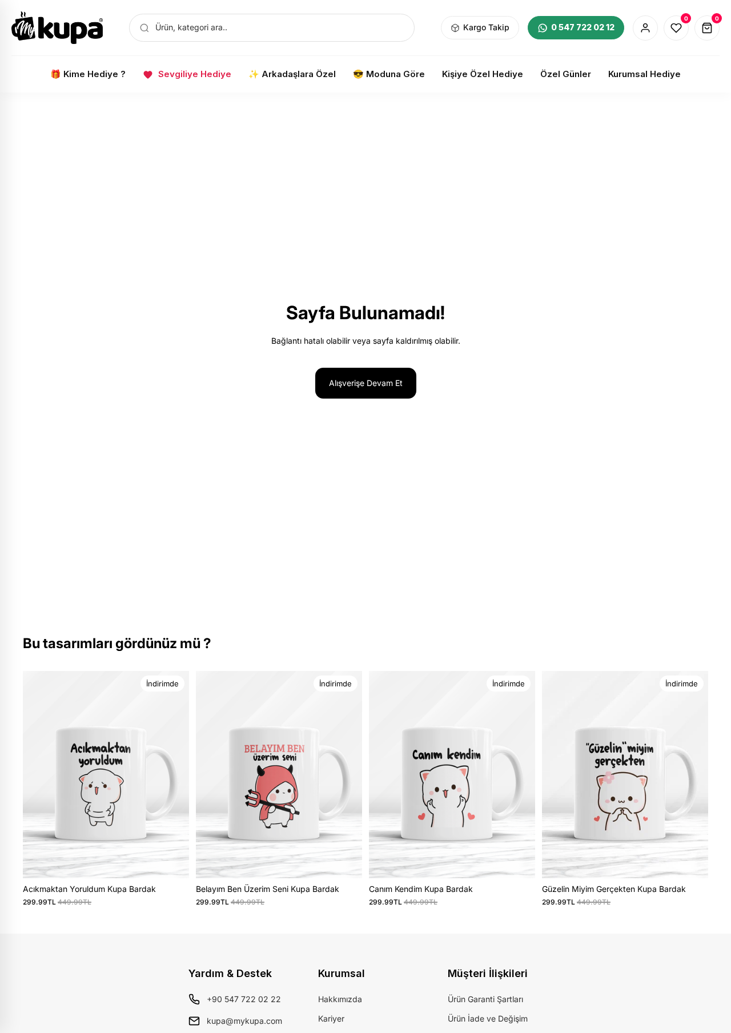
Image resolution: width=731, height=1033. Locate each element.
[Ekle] (171, 860)
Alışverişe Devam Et (366, 383)
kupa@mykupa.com (244, 1021)
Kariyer (331, 1018)
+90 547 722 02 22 (244, 999)
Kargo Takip (486, 27)
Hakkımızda (340, 999)
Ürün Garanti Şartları (485, 999)
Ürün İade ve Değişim (488, 1018)
